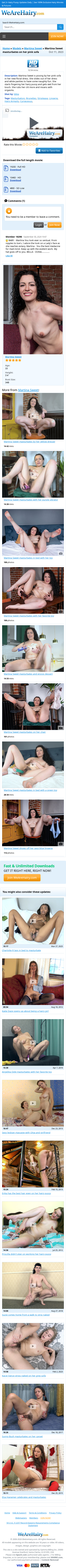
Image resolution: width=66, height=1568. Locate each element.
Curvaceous (26, 101)
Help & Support (19, 1512)
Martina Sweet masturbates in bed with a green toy (30, 790)
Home (6, 48)
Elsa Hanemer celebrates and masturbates (24, 1497)
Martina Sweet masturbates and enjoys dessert (28, 674)
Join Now (54, 225)
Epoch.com (21, 1555)
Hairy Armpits (12, 101)
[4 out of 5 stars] (33, 144)
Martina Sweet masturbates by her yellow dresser (29, 441)
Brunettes (31, 98)
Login (38, 225)
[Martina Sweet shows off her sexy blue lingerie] (33, 822)
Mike (16, 94)
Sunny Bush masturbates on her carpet (22, 1436)
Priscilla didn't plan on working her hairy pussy (26, 1254)
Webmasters (21, 1518)
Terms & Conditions (38, 1512)
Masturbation (18, 98)
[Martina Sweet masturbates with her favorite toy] (33, 590)
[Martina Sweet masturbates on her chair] (33, 706)
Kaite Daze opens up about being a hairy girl (25, 1011)
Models (17, 48)
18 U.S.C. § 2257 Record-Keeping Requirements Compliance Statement (33, 1524)
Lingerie (53, 98)
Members (33, 1518)
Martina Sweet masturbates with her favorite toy (29, 615)
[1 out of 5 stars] (23, 144)
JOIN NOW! (57, 36)
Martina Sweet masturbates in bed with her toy (28, 558)
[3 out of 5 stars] (30, 144)
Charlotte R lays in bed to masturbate (21, 950)
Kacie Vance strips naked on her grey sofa (24, 1375)
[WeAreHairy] (33, 1534)
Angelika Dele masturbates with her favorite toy (27, 1071)
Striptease (42, 98)
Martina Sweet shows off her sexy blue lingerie (28, 848)
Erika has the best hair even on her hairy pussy (26, 1193)
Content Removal (50, 1560)
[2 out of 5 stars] (27, 144)
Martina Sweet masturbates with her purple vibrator (31, 499)
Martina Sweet (33, 48)
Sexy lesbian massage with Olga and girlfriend (26, 1132)
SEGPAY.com (57, 1557)
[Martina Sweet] (33, 309)
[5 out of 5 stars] (36, 144)
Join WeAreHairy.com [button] (22, 877)
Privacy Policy (55, 1512)
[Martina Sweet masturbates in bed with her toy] (33, 532)
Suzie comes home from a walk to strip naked (26, 1314)
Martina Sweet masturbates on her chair (25, 732)
